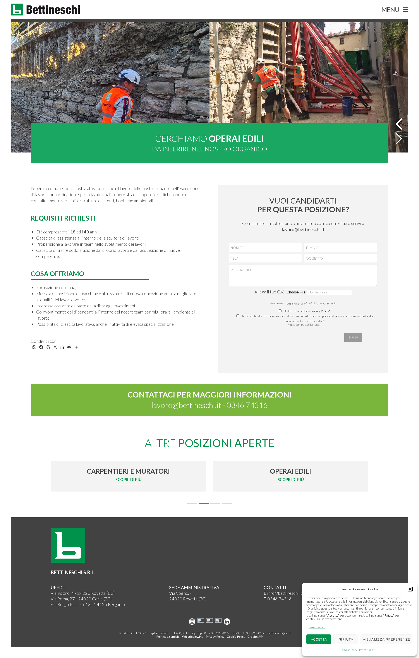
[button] (410, 589)
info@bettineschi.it (283, 593)
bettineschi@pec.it (280, 633)
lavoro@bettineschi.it (186, 405)
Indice (296, 633)
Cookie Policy (349, 649)
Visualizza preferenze (386, 639)
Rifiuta (346, 639)
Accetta (319, 639)
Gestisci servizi (317, 627)
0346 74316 (247, 405)
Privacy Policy (366, 649)
